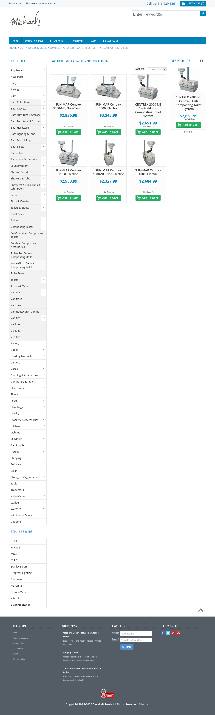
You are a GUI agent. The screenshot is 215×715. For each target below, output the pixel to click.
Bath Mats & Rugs (21, 140)
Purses (15, 451)
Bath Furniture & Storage (26, 115)
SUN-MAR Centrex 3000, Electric (108, 106)
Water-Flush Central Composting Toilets (22, 265)
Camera (15, 362)
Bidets (14, 220)
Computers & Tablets (23, 381)
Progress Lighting (21, 573)
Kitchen (15, 426)
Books (14, 350)
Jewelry (15, 413)
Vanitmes (16, 299)
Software (16, 464)
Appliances (17, 70)
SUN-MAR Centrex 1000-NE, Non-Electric (108, 172)
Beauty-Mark (18, 592)
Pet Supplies (18, 445)
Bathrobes (17, 153)
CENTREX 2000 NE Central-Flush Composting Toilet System (148, 110)
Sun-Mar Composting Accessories (23, 245)
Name (115, 632)
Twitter (168, 633)
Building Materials (21, 356)
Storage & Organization (25, 477)
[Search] (203, 13)
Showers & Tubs (20, 178)
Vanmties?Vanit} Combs (25, 311)
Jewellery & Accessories (24, 420)
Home (13, 47)
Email (115, 639)
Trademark (17, 490)
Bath (22, 47)
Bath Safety (17, 146)
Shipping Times (70, 652)
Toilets (14, 280)
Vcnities (15, 330)
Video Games (19, 496)
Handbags (17, 407)
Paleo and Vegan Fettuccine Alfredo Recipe (80, 635)
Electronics (17, 388)
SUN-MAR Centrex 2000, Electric (68, 172)
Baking (15, 89)
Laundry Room (19, 165)
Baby (14, 83)
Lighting (15, 432)
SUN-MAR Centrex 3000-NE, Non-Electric (68, 106)
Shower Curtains (21, 172)
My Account (16, 3)
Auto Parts (17, 76)
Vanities (15, 292)
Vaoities (15, 318)
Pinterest (173, 633)
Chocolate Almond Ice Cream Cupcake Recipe (81, 670)
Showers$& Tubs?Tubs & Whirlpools (25, 186)
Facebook (163, 633)
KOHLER (15, 541)
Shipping (16, 458)
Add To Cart (70, 132)
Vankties (16, 305)
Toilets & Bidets (37, 47)
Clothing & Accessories (24, 375)
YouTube (178, 633)
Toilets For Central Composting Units (21, 255)
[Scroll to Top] (201, 610)
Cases (14, 369)
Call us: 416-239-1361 (162, 3)
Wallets (15, 502)
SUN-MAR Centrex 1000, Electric (148, 172)
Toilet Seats (17, 273)
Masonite (16, 585)
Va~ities (15, 324)
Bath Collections (20, 102)
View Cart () (196, 3)
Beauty (15, 343)
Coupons (16, 521)
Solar (14, 471)
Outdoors (16, 439)
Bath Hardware (20, 127)
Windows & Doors (21, 515)
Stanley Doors (19, 566)
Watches (16, 509)
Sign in (29, 3)
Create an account (46, 3)
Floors (14, 394)
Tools (14, 483)
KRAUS (15, 598)
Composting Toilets (62, 47)
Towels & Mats (19, 286)
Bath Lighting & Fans (23, 134)
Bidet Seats (17, 214)
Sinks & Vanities (20, 201)
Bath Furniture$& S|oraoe (26, 121)
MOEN (14, 554)
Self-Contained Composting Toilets (27, 235)
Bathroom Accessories (24, 159)
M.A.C (14, 560)
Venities (15, 337)
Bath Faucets (18, 108)
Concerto (16, 579)
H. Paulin (16, 547)
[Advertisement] (148, 28)
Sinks (14, 195)
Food (14, 400)
